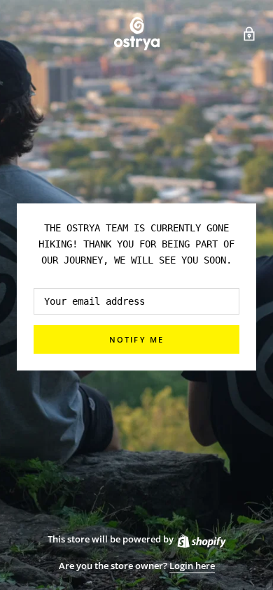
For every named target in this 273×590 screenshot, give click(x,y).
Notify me (136, 339)
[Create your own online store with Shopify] (201, 539)
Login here (192, 565)
